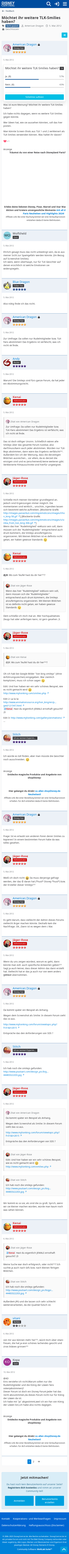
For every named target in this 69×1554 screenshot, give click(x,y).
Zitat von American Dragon (24, 421)
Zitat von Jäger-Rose (21, 585)
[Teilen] (64, 35)
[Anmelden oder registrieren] (57, 4)
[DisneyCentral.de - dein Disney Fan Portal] (8, 4)
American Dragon (34, 25)
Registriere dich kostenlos (22, 1487)
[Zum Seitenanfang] (63, 1549)
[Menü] (65, 4)
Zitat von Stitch (18, 1179)
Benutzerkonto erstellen (50, 1500)
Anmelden (19, 1500)
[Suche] (49, 4)
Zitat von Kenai (18, 657)
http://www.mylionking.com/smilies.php (24, 693)
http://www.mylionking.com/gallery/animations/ (36, 717)
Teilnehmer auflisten (34, 97)
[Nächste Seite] (39, 1461)
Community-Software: (34, 1549)
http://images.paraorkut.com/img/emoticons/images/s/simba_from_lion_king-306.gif (33, 521)
